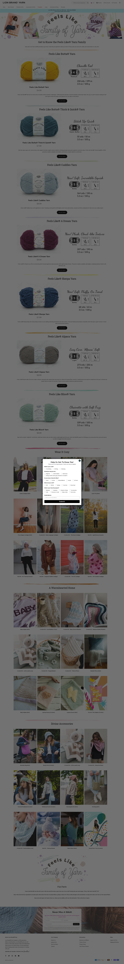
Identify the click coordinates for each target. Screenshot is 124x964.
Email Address (47, 495)
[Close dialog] (80, 461)
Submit (62, 502)
